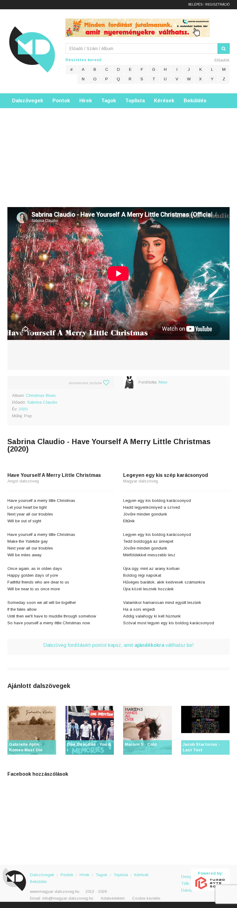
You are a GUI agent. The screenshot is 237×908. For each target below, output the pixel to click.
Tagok (108, 100)
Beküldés (195, 100)
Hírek (85, 100)
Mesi (163, 382)
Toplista (135, 100)
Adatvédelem (113, 898)
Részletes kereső (83, 59)
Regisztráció (217, 4)
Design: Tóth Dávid (186, 880)
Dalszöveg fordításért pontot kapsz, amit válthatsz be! (118, 645)
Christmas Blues (41, 395)
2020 (23, 409)
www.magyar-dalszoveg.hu (54, 891)
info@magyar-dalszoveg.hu (67, 898)
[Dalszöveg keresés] (224, 48)
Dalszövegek (27, 100)
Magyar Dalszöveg (32, 49)
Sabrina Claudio (42, 402)
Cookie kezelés (146, 898)
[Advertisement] (118, 151)
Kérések (164, 100)
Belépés (195, 4)
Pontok (61, 100)
